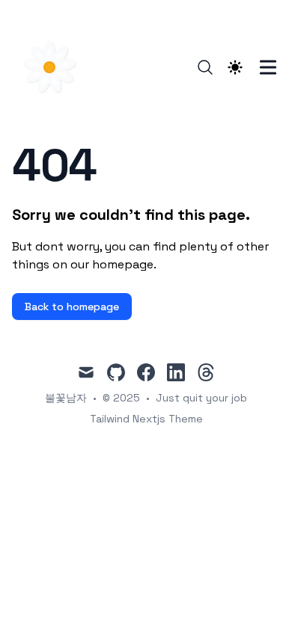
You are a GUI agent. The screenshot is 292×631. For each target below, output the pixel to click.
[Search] (205, 67)
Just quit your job (201, 397)
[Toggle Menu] (268, 67)
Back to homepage (72, 306)
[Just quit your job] (54, 67)
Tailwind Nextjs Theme (146, 418)
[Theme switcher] (235, 67)
